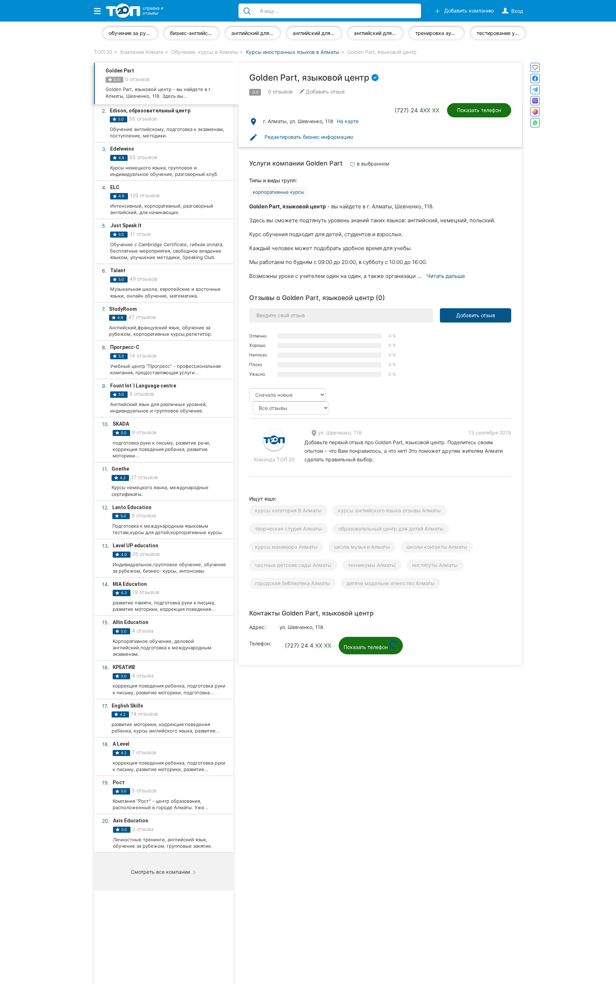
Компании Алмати (141, 52)
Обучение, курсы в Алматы (204, 52)
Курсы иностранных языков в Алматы (292, 52)
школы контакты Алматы (436, 547)
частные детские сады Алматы (293, 565)
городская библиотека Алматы (292, 583)
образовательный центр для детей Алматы (390, 529)
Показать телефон (479, 110)
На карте (348, 121)
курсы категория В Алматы (288, 510)
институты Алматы (435, 565)
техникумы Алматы (372, 565)
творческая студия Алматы (288, 529)
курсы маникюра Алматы (286, 547)
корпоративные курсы (278, 192)
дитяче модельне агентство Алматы (390, 583)
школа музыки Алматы (362, 547)
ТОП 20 (103, 52)
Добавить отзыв (475, 315)
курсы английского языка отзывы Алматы (389, 510)
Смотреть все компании (161, 872)
